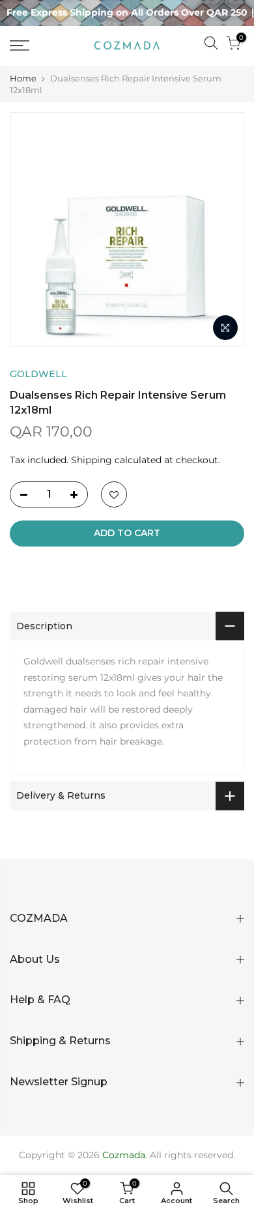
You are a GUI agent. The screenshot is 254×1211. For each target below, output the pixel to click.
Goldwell (38, 374)
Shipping (91, 460)
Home (23, 78)
